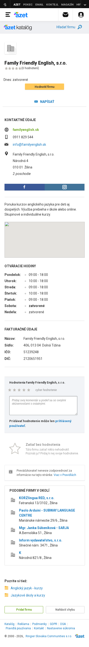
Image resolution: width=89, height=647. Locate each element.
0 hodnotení (30, 68)
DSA (63, 624)
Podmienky (39, 624)
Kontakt (39, 628)
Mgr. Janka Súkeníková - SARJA (44, 528)
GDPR (53, 624)
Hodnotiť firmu (44, 87)
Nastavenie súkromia (61, 628)
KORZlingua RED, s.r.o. (36, 498)
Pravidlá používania (18, 628)
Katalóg (9, 624)
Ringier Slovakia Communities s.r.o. (49, 636)
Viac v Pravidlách (65, 475)
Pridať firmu (24, 609)
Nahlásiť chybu (65, 609)
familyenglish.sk (26, 130)
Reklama (23, 624)
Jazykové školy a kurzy (28, 595)
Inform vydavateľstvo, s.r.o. (40, 540)
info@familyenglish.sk (29, 144)
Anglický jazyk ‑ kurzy (27, 588)
